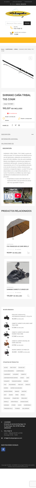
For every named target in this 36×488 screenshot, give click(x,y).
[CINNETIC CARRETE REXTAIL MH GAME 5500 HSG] (7, 347)
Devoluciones (24, 466)
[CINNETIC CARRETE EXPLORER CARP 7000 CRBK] (7, 329)
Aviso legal (21, 465)
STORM (13, 405)
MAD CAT (20, 384)
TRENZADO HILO (8, 408)
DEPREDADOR (10, 287)
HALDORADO (12, 384)
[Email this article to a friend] (19, 125)
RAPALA (6, 401)
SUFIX (19, 405)
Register (23, 4)
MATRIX (6, 388)
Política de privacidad (14, 466)
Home (2, 49)
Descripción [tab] (5, 134)
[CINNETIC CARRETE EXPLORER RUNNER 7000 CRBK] (7, 338)
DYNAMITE (6, 381)
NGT (5, 394)
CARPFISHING (9, 49)
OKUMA (11, 394)
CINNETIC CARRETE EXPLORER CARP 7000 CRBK (22, 324)
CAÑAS (16, 49)
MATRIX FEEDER (8, 391)
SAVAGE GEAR (24, 401)
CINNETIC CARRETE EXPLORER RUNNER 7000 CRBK (20, 333)
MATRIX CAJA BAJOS (16, 388)
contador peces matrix (11, 377)
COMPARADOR (28, 1)
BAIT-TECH (13, 367)
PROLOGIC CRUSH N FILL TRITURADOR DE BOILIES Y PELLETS (22, 315)
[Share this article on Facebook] (12, 125)
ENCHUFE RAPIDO (16, 381)
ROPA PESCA (14, 401)
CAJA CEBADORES (9, 371)
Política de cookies (30, 465)
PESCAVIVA (7, 398)
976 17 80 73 (18, 28)
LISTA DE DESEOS (17, 1)
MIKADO (17, 391)
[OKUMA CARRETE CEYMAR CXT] (7, 355)
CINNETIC (23, 374)
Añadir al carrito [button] (28, 253)
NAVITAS (24, 391)
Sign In (18, 4)
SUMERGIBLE (27, 405)
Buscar (27, 23)
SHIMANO (6, 405)
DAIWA (22, 377)
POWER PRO (16, 398)
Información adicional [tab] (9, 139)
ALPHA (6, 367)
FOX (5, 384)
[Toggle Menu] (33, 39)
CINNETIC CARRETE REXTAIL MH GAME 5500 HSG (21, 341)
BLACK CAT (21, 367)
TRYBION (17, 408)
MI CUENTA (7, 1)
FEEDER (26, 381)
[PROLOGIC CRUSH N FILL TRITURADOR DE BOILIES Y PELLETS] (7, 320)
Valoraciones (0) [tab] (7, 144)
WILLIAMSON (25, 408)
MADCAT (28, 384)
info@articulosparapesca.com (13, 438)
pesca (23, 394)
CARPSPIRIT (7, 374)
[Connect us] (3, 449)
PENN (17, 394)
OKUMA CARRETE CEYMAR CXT (20, 349)
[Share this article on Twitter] (15, 125)
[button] (30, 58)
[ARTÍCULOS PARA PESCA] (18, 17)
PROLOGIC (24, 398)
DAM (28, 377)
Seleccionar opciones (28, 296)
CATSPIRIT (15, 374)
